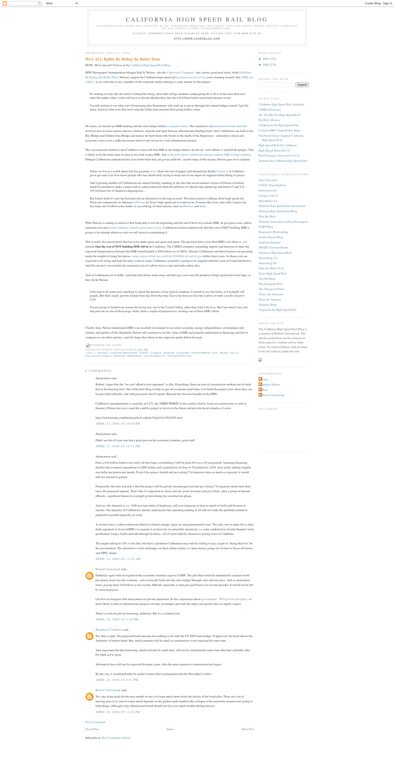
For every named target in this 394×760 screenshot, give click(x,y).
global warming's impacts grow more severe (135, 227)
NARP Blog (266, 227)
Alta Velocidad (268, 180)
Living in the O (268, 195)
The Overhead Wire (271, 284)
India (203, 206)
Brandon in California (109, 629)
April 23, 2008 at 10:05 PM (118, 423)
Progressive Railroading (273, 232)
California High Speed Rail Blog (197, 19)
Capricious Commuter (180, 72)
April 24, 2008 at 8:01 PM (117, 680)
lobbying (139, 202)
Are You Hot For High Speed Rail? (280, 115)
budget (103, 353)
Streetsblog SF (267, 263)
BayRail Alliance (269, 120)
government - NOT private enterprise (224, 599)
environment (201, 353)
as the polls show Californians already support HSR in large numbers (209, 154)
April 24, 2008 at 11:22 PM (118, 712)
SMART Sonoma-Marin (273, 247)
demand (169, 353)
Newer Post (92, 729)
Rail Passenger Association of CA (279, 155)
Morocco (188, 206)
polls (234, 353)
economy (183, 353)
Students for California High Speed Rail (283, 161)
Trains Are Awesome (271, 294)
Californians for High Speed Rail (278, 125)
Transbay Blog (268, 305)
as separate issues (177, 126)
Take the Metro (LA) (271, 268)
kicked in (222, 171)
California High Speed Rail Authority (282, 104)
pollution (93, 356)
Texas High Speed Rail (273, 273)
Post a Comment (95, 722)
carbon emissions (123, 353)
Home (170, 729)
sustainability (155, 356)
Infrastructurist (268, 190)
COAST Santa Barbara (272, 185)
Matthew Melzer (270, 384)
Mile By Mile (267, 216)
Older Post (247, 729)
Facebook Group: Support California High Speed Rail (281, 137)
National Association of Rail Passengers (283, 221)
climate (156, 353)
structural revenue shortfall (230, 126)
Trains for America (270, 299)
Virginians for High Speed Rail (277, 310)
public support (114, 356)
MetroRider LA (268, 201)
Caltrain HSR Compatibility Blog (279, 130)
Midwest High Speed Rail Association (282, 206)
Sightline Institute (270, 242)
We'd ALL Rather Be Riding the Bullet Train (122, 59)
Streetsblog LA (268, 258)
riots (153, 171)
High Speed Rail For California (278, 145)
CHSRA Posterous (270, 109)
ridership (134, 356)
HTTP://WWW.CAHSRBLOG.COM (197, 38)
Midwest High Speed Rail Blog (278, 211)
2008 (265, 65)
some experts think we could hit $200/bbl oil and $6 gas (167, 256)
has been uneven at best (190, 77)
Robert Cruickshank (108, 569)
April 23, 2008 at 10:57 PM (118, 446)
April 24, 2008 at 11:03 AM (118, 559)
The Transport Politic (272, 289)
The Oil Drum (267, 279)
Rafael (264, 390)
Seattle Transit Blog (271, 237)
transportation (179, 356)
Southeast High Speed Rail (275, 253)
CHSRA (143, 353)
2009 (265, 59)
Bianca (264, 379)
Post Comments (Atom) (116, 738)
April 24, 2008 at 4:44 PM (117, 619)
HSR (215, 353)
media (224, 353)
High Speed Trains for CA (274, 150)
